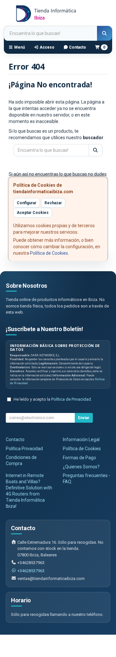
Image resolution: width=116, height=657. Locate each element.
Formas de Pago (79, 457)
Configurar (26, 203)
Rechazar (53, 203)
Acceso (46, 47)
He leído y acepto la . (53, 399)
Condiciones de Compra (21, 460)
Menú (19, 47)
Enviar (83, 418)
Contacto (77, 47)
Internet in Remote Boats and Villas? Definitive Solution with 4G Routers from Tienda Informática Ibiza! (29, 490)
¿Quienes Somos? (81, 466)
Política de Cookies (49, 253)
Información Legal (81, 439)
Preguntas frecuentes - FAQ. (86, 478)
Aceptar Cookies (33, 212)
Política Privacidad (24, 448)
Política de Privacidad (71, 399)
